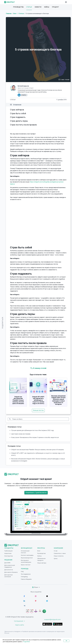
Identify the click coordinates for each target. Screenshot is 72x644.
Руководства (18, 7)
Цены (55, 558)
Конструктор (8, 556)
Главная (8, 13)
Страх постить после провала (23, 125)
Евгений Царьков (23, 86)
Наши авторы (41, 563)
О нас (55, 551)
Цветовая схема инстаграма (20, 434)
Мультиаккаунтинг (27, 558)
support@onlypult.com (52, 619)
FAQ (22, 571)
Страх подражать (17, 117)
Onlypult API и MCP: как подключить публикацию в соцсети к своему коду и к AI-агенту (38, 400)
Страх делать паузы (19, 121)
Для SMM (7, 563)
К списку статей (39, 368)
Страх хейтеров (17, 110)
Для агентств (8, 569)
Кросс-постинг (25, 565)
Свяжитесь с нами (60, 553)
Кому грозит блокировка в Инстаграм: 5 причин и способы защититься (35, 437)
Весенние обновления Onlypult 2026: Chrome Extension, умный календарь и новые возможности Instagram (58, 400)
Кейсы (46, 7)
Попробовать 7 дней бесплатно (36, 492)
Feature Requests (26, 579)
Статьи (29, 7)
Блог (15, 13)
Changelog (24, 576)
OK (66, 640)
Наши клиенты (58, 556)
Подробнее (26, 641)
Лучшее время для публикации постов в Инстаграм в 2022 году (32, 430)
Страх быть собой (18, 113)
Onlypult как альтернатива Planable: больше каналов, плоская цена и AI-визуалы (18, 400)
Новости (38, 7)
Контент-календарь (27, 555)
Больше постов (38, 410)
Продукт (55, 7)
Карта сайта (19, 625)
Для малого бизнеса (10, 572)
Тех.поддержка (25, 574)
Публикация (8, 551)
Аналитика (7, 553)
